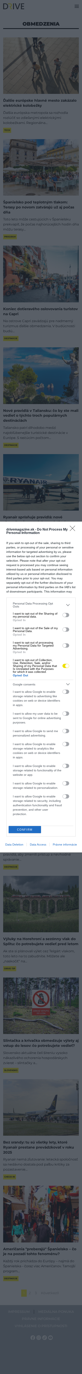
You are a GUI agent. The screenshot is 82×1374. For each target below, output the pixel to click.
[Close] (74, 530)
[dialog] (41, 687)
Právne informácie (65, 844)
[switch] (65, 615)
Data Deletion (14, 844)
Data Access (38, 844)
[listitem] (41, 605)
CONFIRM (25, 829)
